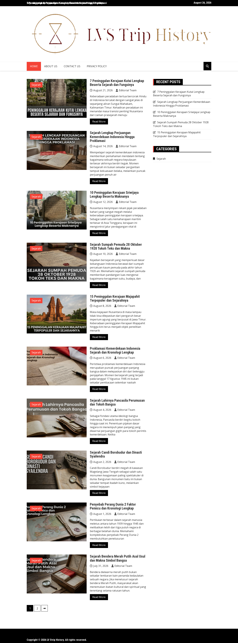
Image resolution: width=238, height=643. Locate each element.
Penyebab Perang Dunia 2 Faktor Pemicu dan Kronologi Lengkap (113, 506)
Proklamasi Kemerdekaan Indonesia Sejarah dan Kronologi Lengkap (115, 350)
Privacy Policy (97, 66)
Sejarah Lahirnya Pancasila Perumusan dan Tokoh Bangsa (117, 402)
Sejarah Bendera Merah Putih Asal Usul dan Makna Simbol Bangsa (117, 558)
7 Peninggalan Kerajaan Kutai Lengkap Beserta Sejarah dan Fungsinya (65, 3)
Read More (99, 121)
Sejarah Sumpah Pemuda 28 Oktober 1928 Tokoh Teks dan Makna (116, 246)
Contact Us (72, 66)
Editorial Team (127, 90)
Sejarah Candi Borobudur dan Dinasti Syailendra (116, 454)
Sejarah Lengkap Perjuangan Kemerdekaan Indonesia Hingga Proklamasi (112, 137)
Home (34, 66)
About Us (50, 66)
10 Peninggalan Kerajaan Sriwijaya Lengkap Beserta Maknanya (114, 194)
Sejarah (36, 85)
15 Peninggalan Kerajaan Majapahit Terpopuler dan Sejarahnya (115, 298)
